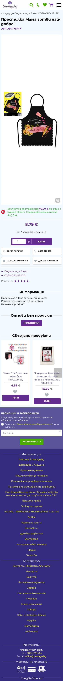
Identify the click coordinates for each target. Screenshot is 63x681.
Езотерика (31, 538)
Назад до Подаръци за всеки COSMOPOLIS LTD (31, 13)
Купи (41, 241)
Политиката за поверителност (34, 424)
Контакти (31, 528)
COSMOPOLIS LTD (14, 275)
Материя (31, 571)
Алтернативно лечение (32, 544)
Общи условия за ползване (32, 475)
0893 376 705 (34, 653)
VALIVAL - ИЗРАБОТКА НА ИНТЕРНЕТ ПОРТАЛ (31, 511)
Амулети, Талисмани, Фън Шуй (31, 565)
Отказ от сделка (31, 506)
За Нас (32, 517)
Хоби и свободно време (31, 615)
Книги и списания (31, 604)
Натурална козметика (31, 593)
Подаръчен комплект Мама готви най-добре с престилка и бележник (47, 378)
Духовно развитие (31, 533)
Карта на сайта (31, 522)
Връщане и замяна (31, 470)
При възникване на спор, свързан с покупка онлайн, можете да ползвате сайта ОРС (31, 494)
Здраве (31, 587)
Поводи (31, 609)
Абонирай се (30, 441)
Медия (32, 549)
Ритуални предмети (31, 582)
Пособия (31, 598)
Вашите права (31, 500)
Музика (31, 620)
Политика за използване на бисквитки (31, 486)
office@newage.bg (35, 656)
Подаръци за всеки (15, 271)
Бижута (31, 576)
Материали (31, 625)
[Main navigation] (59, 4)
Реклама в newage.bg (31, 459)
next (58, 373)
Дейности (31, 631)
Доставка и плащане (31, 464)
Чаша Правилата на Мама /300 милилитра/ (15, 376)
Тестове (31, 555)
